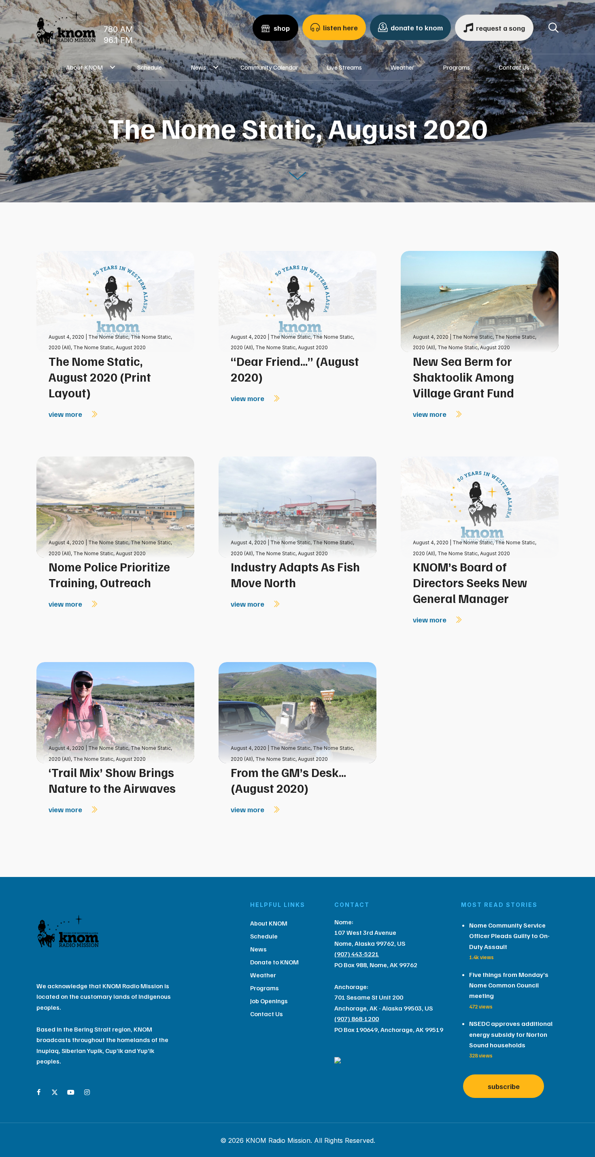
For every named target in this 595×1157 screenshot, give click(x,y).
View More (66, 414)
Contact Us (514, 67)
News (198, 67)
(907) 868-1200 (356, 1019)
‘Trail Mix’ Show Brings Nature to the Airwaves (112, 780)
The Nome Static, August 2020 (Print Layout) (100, 376)
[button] (113, 67)
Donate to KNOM (274, 962)
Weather (402, 67)
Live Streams (344, 67)
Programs (456, 67)
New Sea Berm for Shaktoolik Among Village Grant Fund (463, 376)
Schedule (149, 67)
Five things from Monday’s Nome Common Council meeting (508, 985)
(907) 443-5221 (356, 954)
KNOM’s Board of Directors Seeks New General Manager (470, 582)
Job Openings (269, 1001)
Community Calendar (269, 67)
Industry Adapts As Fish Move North (295, 574)
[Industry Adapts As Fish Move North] (297, 506)
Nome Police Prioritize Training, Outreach (109, 574)
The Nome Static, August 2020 (109, 347)
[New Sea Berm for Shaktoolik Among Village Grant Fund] (480, 300)
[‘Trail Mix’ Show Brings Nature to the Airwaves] (115, 712)
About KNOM (84, 67)
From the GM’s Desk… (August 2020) (288, 780)
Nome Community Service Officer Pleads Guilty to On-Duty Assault (509, 936)
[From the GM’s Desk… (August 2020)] (297, 712)
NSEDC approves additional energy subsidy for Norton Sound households (510, 1034)
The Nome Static (108, 337)
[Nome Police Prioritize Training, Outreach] (115, 506)
